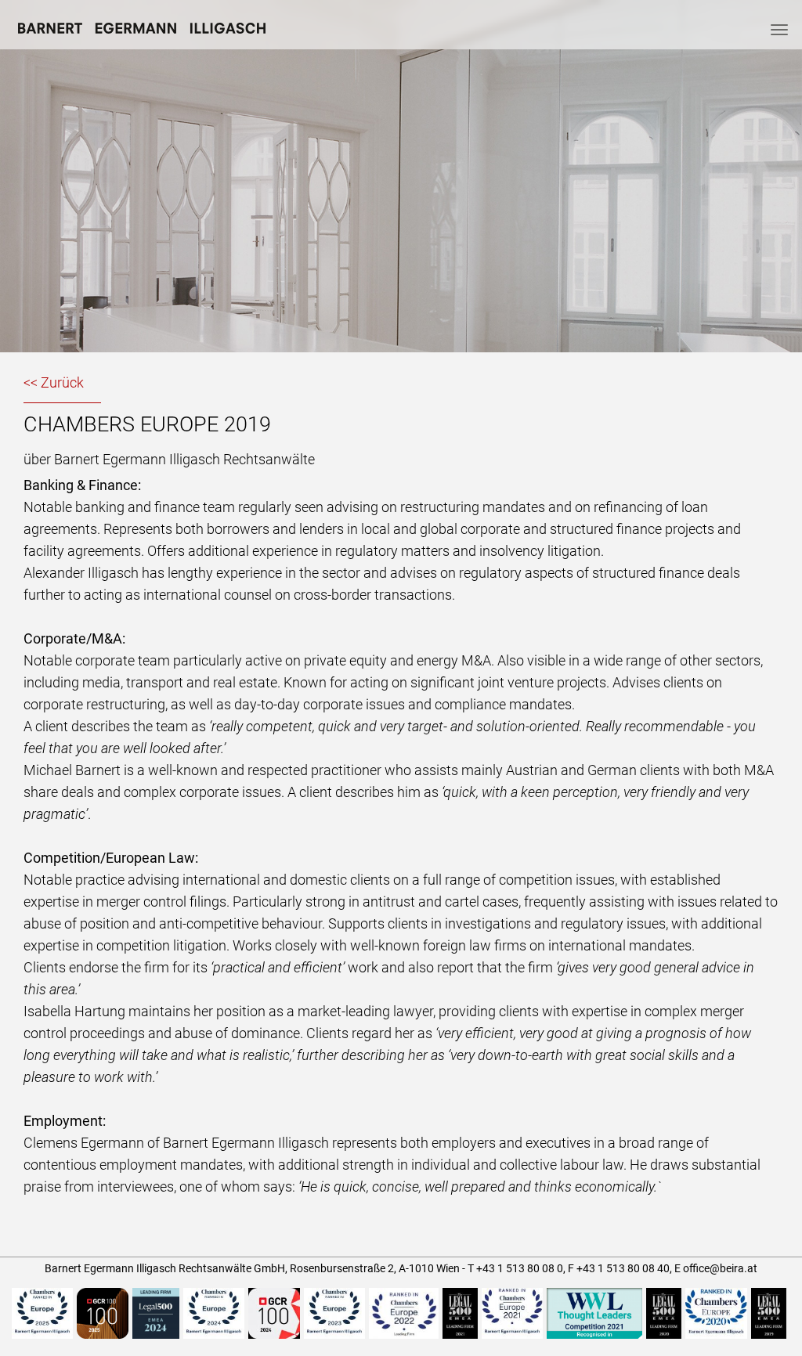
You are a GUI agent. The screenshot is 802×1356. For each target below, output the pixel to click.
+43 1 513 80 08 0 (519, 1268)
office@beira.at (720, 1268)
